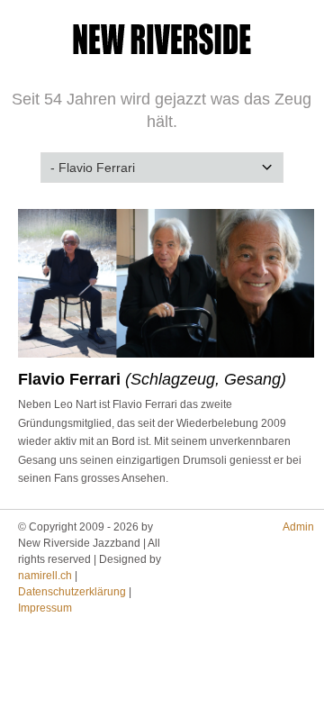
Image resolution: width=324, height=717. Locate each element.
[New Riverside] (162, 60)
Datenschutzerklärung (72, 591)
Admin (298, 527)
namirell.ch (45, 575)
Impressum (45, 608)
